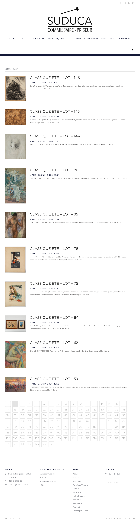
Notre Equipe (79, 496)
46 (95, 415)
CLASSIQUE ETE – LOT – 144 (55, 136)
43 (73, 415)
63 (95, 421)
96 (87, 432)
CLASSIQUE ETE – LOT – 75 (54, 283)
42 (65, 415)
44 (80, 415)
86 (15, 432)
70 (22, 426)
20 (29, 409)
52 (15, 421)
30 (102, 409)
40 (51, 415)
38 (36, 415)
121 (22, 444)
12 (95, 403)
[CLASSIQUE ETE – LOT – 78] (15, 260)
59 (66, 421)
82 (109, 426)
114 (95, 438)
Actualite (77, 500)
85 (7, 432)
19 (22, 409)
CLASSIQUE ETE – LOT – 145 (55, 111)
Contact (76, 507)
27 (80, 409)
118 (124, 438)
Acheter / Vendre (48, 474)
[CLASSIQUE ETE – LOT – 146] (15, 88)
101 (124, 432)
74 (51, 426)
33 (123, 409)
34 (7, 415)
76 (65, 426)
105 (30, 438)
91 (51, 432)
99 (109, 432)
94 (73, 432)
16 (124, 403)
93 (66, 432)
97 (94, 432)
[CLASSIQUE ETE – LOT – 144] (15, 146)
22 (44, 409)
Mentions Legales (48, 481)
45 (87, 415)
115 (102, 438)
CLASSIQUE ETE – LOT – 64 (54, 317)
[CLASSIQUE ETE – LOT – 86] (15, 185)
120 (15, 444)
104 (22, 438)
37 (29, 415)
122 (29, 444)
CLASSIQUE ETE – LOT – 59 (54, 379)
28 (87, 409)
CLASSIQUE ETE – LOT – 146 (55, 77)
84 (124, 426)
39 (44, 415)
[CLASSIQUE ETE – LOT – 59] (15, 384)
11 (87, 403)
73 (44, 426)
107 (44, 438)
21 (37, 409)
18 (15, 409)
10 (80, 403)
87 (22, 432)
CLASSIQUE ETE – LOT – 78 (54, 248)
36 (22, 415)
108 (51, 438)
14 (109, 403)
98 (102, 432)
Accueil (76, 474)
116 (109, 438)
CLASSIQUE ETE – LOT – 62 (54, 342)
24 (58, 409)
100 (117, 432)
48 (109, 415)
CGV (42, 485)
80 (95, 426)
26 (73, 409)
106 (37, 438)
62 (87, 421)
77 (73, 426)
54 (29, 421)
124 (44, 444)
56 (44, 421)
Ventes (76, 477)
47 (102, 415)
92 (58, 432)
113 (87, 438)
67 (123, 421)
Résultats (77, 481)
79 (87, 426)
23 (51, 409)
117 (116, 438)
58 (58, 421)
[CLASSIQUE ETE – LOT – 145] (15, 117)
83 (116, 426)
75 (58, 426)
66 (116, 421)
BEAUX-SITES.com (126, 518)
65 (109, 421)
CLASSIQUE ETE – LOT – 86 (54, 170)
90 (44, 432)
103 (15, 438)
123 (37, 444)
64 (102, 421)
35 (15, 415)
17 (8, 409)
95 (80, 432)
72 (37, 426)
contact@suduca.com (18, 484)
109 (59, 438)
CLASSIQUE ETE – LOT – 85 (54, 214)
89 (37, 432)
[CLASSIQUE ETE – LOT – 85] (15, 225)
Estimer (76, 488)
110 (66, 438)
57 (51, 421)
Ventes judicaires (80, 511)
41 (58, 415)
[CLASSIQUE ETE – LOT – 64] (15, 323)
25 (66, 409)
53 (22, 421)
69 (15, 426)
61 (80, 421)
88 (29, 432)
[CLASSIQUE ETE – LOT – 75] (15, 294)
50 (123, 415)
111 (73, 438)
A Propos (77, 492)
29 (95, 409)
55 (37, 421)
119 (8, 444)
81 (102, 426)
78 (80, 426)
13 (102, 403)
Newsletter (78, 503)
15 (117, 403)
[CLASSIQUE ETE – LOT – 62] (15, 354)
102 (8, 438)
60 (73, 421)
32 (116, 409)
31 (109, 409)
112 (80, 438)
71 (30, 426)
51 (8, 421)
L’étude (43, 477)
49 (116, 415)
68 (8, 426)
